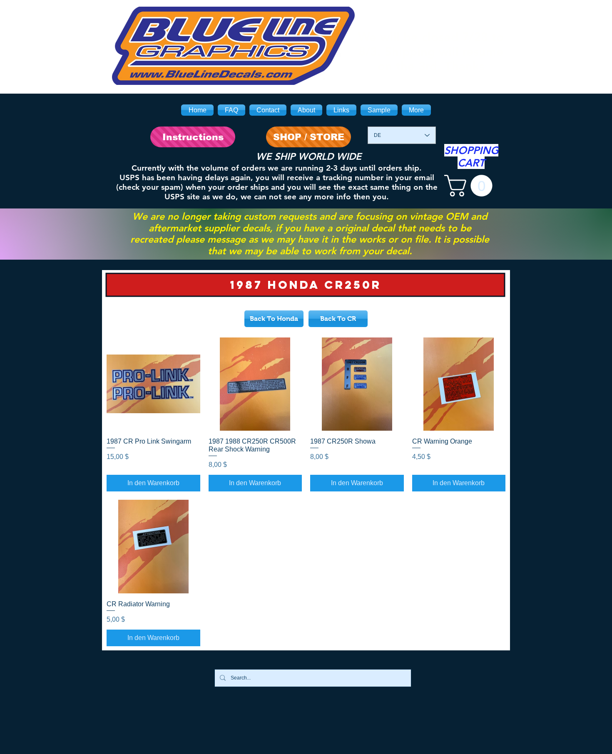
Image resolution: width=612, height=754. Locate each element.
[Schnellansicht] (153, 384)
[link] (471, 185)
